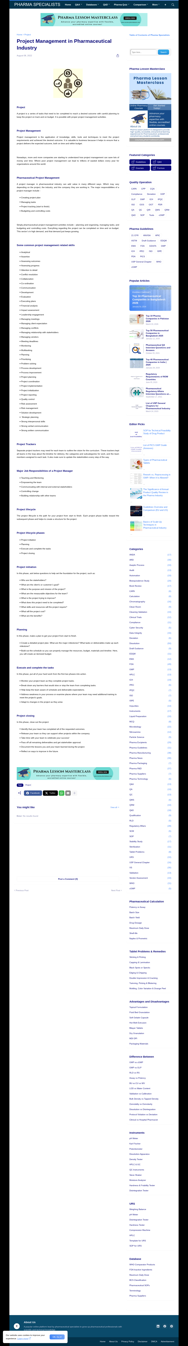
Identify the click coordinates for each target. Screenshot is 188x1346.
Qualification (150, 815)
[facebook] (164, 1326)
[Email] (68, 793)
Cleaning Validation (150, 612)
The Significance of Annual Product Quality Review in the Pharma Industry (155, 492)
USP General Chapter (141, 262)
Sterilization (150, 847)
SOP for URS (135, 1246)
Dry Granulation (136, 1033)
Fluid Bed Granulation (139, 1012)
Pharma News (150, 758)
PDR (160, 204)
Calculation (150, 596)
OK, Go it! (57, 1337)
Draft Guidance (149, 240)
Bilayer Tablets (136, 1028)
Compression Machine (139, 1230)
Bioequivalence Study (150, 581)
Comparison (140, 4)
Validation (150, 873)
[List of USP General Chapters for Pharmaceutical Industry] (136, 407)
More (155, 4)
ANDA (150, 554)
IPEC (142, 251)
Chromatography (150, 601)
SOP (142, 215)
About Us (113, 1341)
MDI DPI (133, 1038)
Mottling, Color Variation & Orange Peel (147, 988)
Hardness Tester (137, 1225)
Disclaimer (142, 1341)
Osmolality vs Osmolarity (140, 1104)
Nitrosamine (150, 732)
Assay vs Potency (137, 1078)
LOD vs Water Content (139, 1088)
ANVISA (147, 235)
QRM (166, 210)
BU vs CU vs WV (137, 1083)
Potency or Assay (137, 907)
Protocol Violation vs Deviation (143, 1114)
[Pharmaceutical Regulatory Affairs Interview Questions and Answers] (136, 392)
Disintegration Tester (138, 1190)
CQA (152, 189)
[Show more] (74, 793)
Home (68, 4)
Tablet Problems (150, 852)
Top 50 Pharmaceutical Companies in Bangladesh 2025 (157, 333)
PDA (133, 256)
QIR (148, 210)
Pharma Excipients (150, 742)
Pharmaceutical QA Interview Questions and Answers (158, 347)
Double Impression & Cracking (143, 978)
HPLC (150, 674)
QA (132, 210)
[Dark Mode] (166, 4)
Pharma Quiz (120, 4)
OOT (151, 204)
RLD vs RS (134, 1073)
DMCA (154, 1341)
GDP (162, 194)
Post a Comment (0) (68, 879)
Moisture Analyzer (137, 1180)
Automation (150, 575)
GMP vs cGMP (136, 1062)
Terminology (135, 1290)
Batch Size (134, 912)
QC (140, 210)
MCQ (150, 721)
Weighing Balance (137, 1209)
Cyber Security (150, 627)
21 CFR (135, 235)
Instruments (150, 711)
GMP (142, 199)
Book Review (150, 586)
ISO (133, 204)
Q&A (77, 4)
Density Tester (136, 1159)
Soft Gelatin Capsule (138, 1017)
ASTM (134, 240)
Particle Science (150, 737)
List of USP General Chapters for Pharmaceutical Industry (158, 406)
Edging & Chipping (138, 973)
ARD (150, 560)
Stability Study (150, 841)
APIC (157, 235)
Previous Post (22, 890)
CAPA (134, 189)
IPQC (160, 199)
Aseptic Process (150, 565)
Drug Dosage (135, 923)
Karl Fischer (135, 1143)
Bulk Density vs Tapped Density (143, 1099)
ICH (151, 199)
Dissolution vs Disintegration (142, 1109)
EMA (133, 246)
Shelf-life (133, 933)
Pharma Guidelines (150, 747)
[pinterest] (171, 1326)
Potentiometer (135, 1149)
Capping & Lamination (139, 962)
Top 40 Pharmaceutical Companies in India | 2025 (157, 362)
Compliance (136, 194)
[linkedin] (158, 1326)
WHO (158, 262)
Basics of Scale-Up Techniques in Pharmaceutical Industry (155, 525)
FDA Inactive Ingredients (140, 1269)
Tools (151, 215)
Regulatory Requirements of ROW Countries (157, 376)
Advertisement (167, 1341)
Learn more (22, 1338)
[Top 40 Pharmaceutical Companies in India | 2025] (136, 363)
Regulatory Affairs (150, 826)
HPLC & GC (134, 1164)
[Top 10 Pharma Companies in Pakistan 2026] (136, 319)
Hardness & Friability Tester (142, 1185)
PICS (142, 256)
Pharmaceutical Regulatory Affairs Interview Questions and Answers (158, 391)
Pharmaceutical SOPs (139, 1285)
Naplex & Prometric (138, 938)
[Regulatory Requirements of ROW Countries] (136, 378)
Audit (150, 570)
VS (150, 867)
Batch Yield (134, 917)
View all (113, 807)
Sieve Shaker (135, 1175)
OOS (142, 204)
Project (27, 35)
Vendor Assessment (150, 878)
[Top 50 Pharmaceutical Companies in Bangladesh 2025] (136, 334)
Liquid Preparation (150, 716)
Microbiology (150, 727)
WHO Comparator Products (142, 1264)
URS (150, 857)
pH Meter (133, 1138)
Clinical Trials (150, 617)
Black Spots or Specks (139, 967)
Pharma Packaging (150, 763)
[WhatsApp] (61, 793)
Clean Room (150, 607)
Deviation (151, 194)
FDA (142, 246)
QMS (157, 210)
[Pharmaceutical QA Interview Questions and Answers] (136, 349)
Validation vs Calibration (140, 1093)
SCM (150, 831)
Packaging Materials (138, 1044)
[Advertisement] (68, 848)
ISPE (159, 251)
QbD (105, 4)
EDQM (164, 240)
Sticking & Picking (137, 957)
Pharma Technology (150, 779)
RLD (150, 820)
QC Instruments (136, 1170)
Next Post (115, 890)
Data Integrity (150, 633)
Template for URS (137, 1240)
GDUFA (152, 246)
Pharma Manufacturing (150, 753)
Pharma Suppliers (150, 774)
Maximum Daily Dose (139, 928)
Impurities (150, 706)
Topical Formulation (138, 1007)
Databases (91, 4)
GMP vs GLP (135, 1067)
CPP (143, 189)
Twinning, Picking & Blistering (142, 983)
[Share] (116, 55)
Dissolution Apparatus (139, 1154)
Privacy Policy (127, 1341)
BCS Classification (137, 1280)
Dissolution (150, 643)
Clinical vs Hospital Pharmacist (143, 1120)
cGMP (161, 215)
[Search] (171, 4)
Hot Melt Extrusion (137, 1023)
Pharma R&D (150, 768)
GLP (133, 199)
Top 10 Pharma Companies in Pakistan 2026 (157, 318)
